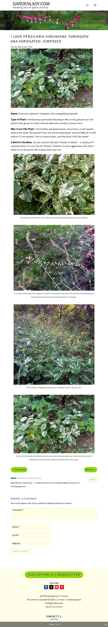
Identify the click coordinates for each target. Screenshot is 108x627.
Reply (92, 479)
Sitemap (54, 619)
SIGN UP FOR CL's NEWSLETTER (54, 574)
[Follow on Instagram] (57, 587)
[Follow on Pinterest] (62, 587)
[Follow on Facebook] (46, 587)
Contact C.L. (54, 616)
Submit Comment (20, 551)
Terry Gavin (57, 606)
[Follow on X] (51, 587)
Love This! (27, 46)
